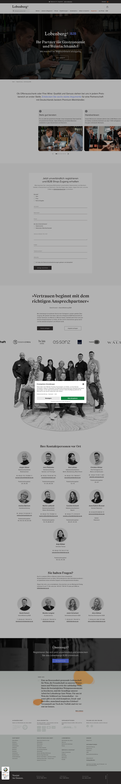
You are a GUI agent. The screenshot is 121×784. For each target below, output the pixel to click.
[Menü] (8, 768)
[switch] (5, 778)
